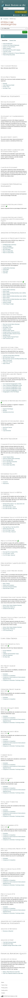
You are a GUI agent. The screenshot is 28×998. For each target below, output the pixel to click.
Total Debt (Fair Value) (8, 943)
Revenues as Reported (8, 931)
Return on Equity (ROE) (8, 251)
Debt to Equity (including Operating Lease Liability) (14, 293)
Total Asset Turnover (7, 362)
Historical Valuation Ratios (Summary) (11, 458)
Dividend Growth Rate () (8, 608)
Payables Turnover (7, 329)
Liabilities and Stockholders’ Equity (11, 653)
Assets (4, 652)
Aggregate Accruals (9, 959)
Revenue (5, 410)
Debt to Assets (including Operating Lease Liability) (14, 299)
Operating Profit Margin (8, 247)
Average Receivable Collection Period (11, 333)
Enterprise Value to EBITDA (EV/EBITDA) (11, 493)
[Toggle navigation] (2, 2)
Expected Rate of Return (8, 588)
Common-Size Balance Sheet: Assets (12, 205)
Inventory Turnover (7, 325)
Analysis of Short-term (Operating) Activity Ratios (11, 314)
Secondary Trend (7, 88)
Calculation (5, 674)
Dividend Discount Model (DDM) (14, 597)
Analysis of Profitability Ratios (13, 238)
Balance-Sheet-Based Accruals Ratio (11, 971)
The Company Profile (9, 66)
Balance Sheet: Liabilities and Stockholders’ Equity (12, 151)
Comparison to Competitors (9, 675)
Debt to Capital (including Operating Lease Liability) (14, 296)
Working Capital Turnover (8, 330)
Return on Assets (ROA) (8, 252)
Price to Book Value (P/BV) (9, 465)
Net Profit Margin (7, 249)
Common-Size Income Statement (13, 192)
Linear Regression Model (8, 85)
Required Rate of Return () (9, 607)
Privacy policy (4, 987)
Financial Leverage (7, 300)
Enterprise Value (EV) (9, 474)
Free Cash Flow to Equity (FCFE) (10, 552)
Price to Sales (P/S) (7, 463)
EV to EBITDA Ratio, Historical (10, 508)
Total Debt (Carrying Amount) (9, 942)
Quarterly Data (12, 40)
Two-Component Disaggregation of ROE (12, 384)
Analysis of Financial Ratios (9, 46)
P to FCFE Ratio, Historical (9, 555)
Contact (3, 993)
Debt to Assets (6, 297)
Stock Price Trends (8, 77)
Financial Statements (7, 43)
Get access (17, 15)
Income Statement (8, 102)
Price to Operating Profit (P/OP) (10, 461)
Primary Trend (6, 86)
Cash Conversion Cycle (8, 338)
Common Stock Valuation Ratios (13, 444)
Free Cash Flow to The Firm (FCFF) (11, 527)
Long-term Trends (7, 51)
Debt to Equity (6, 291)
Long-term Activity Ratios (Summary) (11, 355)
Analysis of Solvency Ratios (12, 282)
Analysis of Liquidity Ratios (12, 262)
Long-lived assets (7, 430)
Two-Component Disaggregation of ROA (12, 388)
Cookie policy (4, 990)
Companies (5, 18)
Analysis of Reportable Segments (14, 401)
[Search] (25, 8)
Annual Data (4, 40)
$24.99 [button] (24, 32)
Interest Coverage (7, 302)
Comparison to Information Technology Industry (13, 680)
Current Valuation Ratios (8, 457)
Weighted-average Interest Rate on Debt (12, 945)
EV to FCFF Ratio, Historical (9, 531)
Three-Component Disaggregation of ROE (12, 385)
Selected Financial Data (10, 645)
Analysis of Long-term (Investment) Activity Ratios (12, 348)
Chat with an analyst (21, 12)
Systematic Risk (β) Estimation (10, 586)
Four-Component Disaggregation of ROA (12, 390)
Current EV (5, 482)
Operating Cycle (6, 335)
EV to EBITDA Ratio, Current (9, 507)
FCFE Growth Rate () (8, 630)
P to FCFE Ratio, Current (8, 553)
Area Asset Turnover (7, 427)
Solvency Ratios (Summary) (9, 289)
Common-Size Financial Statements (11, 45)
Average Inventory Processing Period (11, 332)
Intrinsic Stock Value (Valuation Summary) (12, 605)
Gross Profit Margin (7, 246)
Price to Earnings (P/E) (8, 460)
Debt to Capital (6, 294)
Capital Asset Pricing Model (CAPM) (12, 571)
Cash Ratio (5, 272)
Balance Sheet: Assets (9, 137)
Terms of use (4, 985)
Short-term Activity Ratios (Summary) (11, 324)
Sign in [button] (24, 15)
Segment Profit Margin (8, 409)
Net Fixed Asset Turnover (8, 357)
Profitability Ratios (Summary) (9, 244)
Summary (5, 83)
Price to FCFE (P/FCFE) (9, 541)
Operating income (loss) (8, 412)
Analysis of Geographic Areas (12, 421)
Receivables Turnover (8, 327)
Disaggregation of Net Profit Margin (11, 391)
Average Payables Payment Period (10, 336)
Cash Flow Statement (9, 167)
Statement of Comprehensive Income (12, 117)
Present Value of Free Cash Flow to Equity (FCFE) (13, 618)
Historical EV (6, 483)
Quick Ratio (5, 271)
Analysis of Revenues (9, 929)
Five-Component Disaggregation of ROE (12, 387)
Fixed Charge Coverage (8, 304)
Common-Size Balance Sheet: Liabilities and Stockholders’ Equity (12, 219)
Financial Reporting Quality (9, 54)
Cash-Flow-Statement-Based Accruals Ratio (13, 973)
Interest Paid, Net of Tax (8, 528)
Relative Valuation (7, 48)
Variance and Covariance (8, 585)
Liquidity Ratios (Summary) (9, 268)
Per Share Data (6, 657)
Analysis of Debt (7, 940)
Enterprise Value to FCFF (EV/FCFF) (14, 517)
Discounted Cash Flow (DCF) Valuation (11, 50)
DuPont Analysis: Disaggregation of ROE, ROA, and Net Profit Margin (14, 374)
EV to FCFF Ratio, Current (9, 530)
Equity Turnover (6, 363)
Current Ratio (6, 269)
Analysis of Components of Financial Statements (14, 53)
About (2, 982)
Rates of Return (6, 583)
